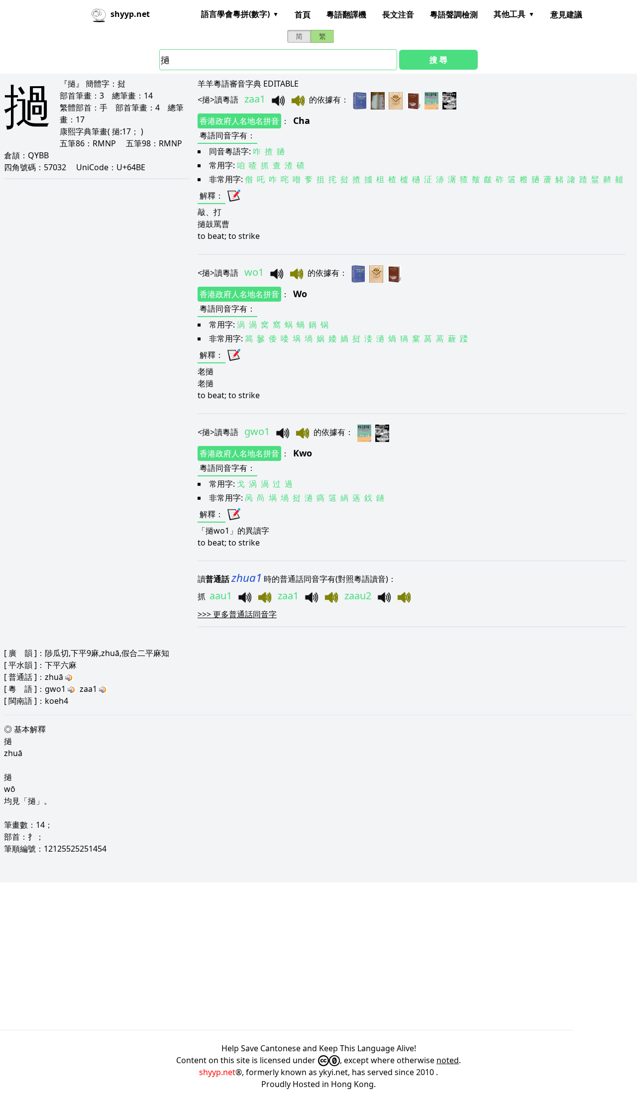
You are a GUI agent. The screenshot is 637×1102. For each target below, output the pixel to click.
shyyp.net (217, 1072)
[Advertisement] (298, 956)
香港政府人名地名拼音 (239, 120)
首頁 (303, 14)
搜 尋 (438, 59)
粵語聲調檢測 (454, 14)
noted (447, 1060)
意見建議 (566, 14)
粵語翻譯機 (346, 14)
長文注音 (398, 14)
